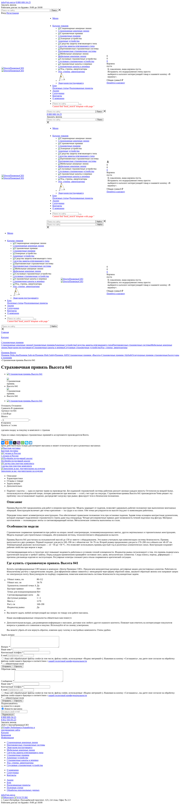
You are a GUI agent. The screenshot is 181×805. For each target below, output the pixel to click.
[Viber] (18, 442)
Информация (7, 737)
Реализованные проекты (81, 88)
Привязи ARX (62, 355)
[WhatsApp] (22, 442)
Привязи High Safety (45, 355)
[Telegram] (30, 442)
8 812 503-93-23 (8, 720)
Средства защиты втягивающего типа (76, 46)
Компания (6, 735)
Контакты (11, 775)
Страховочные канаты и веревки (74, 66)
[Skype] (26, 442)
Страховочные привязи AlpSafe (116, 355)
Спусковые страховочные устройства (76, 61)
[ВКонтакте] (3, 442)
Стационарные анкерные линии (73, 31)
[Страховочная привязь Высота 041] (24, 374)
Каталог (5, 732)
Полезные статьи (60, 88)
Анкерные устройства (68, 41)
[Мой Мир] (10, 442)
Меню (55, 18)
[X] (14, 442)
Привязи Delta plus (10, 355)
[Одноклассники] (6, 442)
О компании (13, 770)
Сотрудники (13, 772)
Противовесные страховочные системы (77, 51)
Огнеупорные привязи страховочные (150, 355)
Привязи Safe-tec (27, 355)
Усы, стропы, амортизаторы (71, 71)
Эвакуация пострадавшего (71, 83)
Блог (9, 782)
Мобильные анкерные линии (72, 56)
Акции (10, 780)
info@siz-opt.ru (8, 2)
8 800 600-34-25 (23, 2)
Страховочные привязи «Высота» (85, 355)
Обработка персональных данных (23, 790)
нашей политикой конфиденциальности (67, 661)
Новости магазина (13, 709)
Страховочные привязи (69, 36)
